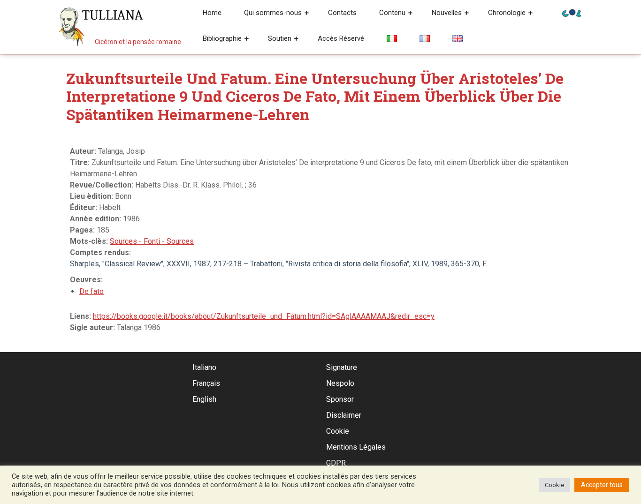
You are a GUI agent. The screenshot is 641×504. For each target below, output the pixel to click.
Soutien (279, 38)
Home (212, 12)
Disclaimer (343, 415)
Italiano (204, 367)
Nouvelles (447, 12)
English (204, 399)
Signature (341, 367)
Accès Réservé (341, 38)
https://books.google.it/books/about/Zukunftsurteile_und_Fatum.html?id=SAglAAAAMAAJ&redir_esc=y (264, 316)
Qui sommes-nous (273, 12)
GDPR (336, 463)
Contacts (342, 12)
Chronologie (507, 12)
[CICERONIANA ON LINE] (571, 12)
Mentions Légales (356, 447)
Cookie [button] (554, 485)
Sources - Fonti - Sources (152, 241)
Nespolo (340, 383)
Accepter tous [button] (602, 485)
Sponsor (340, 399)
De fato (91, 291)
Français (206, 383)
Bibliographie (222, 38)
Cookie (337, 431)
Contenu (392, 12)
